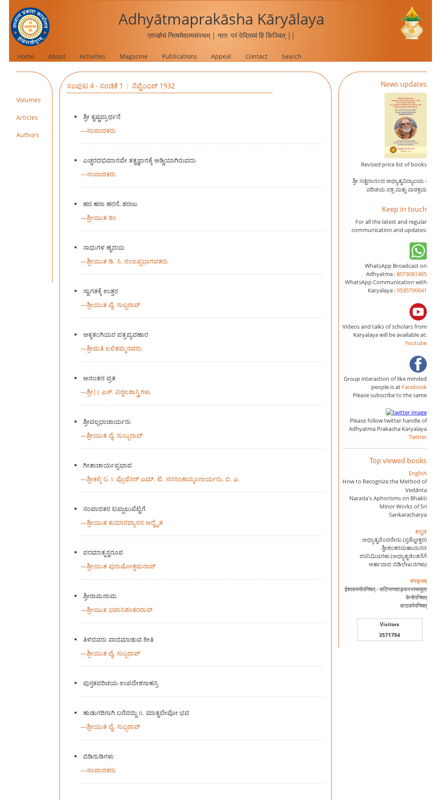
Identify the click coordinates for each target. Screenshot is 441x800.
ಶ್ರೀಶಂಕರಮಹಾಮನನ (404, 548)
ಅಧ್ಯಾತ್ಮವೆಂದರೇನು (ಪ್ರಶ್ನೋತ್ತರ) (394, 539)
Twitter (418, 437)
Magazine (134, 56)
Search (291, 56)
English (418, 473)
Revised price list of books (394, 164)
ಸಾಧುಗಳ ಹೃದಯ (103, 247)
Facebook (414, 387)
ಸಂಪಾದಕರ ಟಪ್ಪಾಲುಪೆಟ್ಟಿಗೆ (114, 509)
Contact (256, 56)
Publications (179, 56)
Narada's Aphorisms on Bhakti (388, 498)
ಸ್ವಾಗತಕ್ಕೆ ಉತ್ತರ (100, 291)
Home (25, 56)
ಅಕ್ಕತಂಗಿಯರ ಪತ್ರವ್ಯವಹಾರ (115, 334)
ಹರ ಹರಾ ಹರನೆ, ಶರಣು (110, 204)
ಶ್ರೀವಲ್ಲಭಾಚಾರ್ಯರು (107, 421)
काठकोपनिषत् (413, 605)
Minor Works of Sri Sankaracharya (403, 510)
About (56, 56)
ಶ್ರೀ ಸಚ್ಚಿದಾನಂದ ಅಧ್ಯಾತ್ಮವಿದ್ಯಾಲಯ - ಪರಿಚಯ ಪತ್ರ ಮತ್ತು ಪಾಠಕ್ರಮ (389, 185)
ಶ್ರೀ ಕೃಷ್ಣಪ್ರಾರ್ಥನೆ (102, 117)
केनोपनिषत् (416, 597)
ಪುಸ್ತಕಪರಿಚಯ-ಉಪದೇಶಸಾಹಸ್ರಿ (120, 683)
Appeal (221, 56)
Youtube (416, 343)
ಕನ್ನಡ (421, 531)
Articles (27, 117)
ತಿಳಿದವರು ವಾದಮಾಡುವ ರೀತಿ (118, 639)
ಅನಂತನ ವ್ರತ (99, 378)
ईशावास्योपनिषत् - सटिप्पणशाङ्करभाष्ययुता (386, 589)
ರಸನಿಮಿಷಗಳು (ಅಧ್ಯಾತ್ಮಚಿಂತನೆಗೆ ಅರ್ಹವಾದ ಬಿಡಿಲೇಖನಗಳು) (393, 560)
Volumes (28, 100)
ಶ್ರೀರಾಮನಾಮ (100, 596)
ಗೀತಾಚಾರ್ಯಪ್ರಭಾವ (107, 465)
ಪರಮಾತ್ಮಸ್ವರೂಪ (103, 552)
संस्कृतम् (418, 581)
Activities (93, 56)
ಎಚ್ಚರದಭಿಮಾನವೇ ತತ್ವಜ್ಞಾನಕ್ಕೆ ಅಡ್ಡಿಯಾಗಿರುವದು (139, 160)
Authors (27, 135)
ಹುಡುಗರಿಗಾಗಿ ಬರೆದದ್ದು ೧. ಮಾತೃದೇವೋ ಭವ (136, 713)
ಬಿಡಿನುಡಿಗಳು (98, 756)
